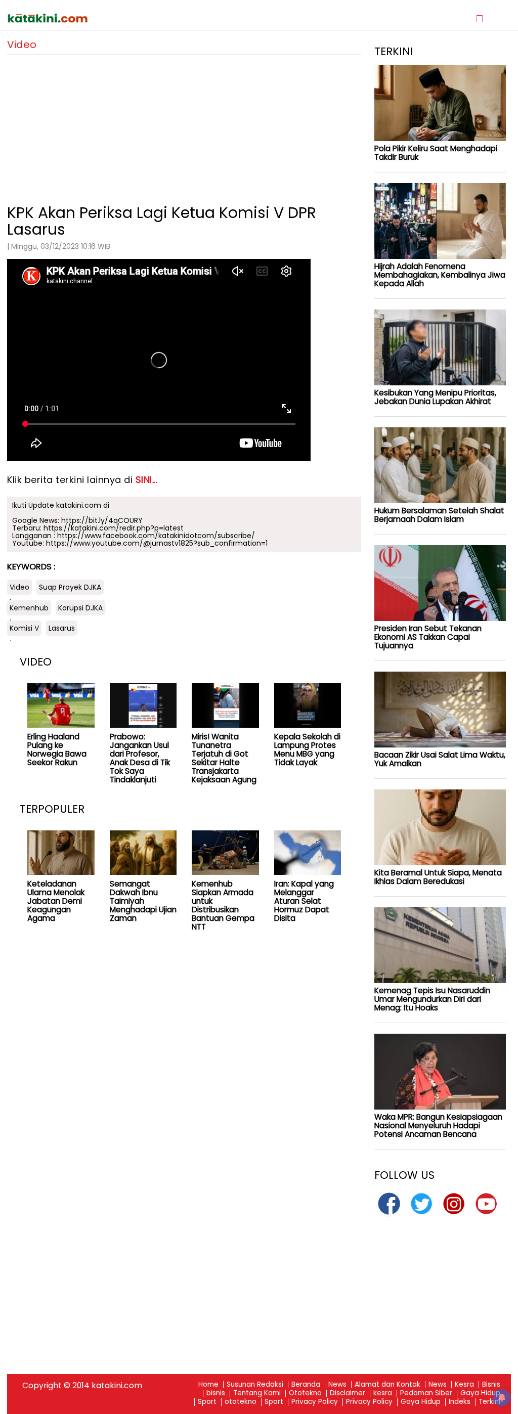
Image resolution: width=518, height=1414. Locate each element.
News (337, 1385)
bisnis (215, 1393)
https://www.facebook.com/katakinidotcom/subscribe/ (156, 536)
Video (19, 587)
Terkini (489, 1402)
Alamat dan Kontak (387, 1385)
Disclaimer (347, 1393)
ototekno (240, 1402)
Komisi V (24, 628)
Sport (207, 1402)
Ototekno (305, 1393)
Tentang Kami (257, 1393)
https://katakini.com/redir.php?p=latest (114, 528)
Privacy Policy (314, 1402)
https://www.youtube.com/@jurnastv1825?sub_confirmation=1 (157, 543)
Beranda (305, 1385)
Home (208, 1385)
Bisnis (491, 1385)
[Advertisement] (184, 125)
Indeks (459, 1402)
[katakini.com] (133, 18)
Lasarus (62, 628)
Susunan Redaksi (255, 1385)
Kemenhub (29, 608)
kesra (382, 1393)
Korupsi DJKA (80, 608)
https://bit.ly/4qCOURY (102, 520)
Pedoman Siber (426, 1393)
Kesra (464, 1385)
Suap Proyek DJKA (70, 587)
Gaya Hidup (480, 1393)
